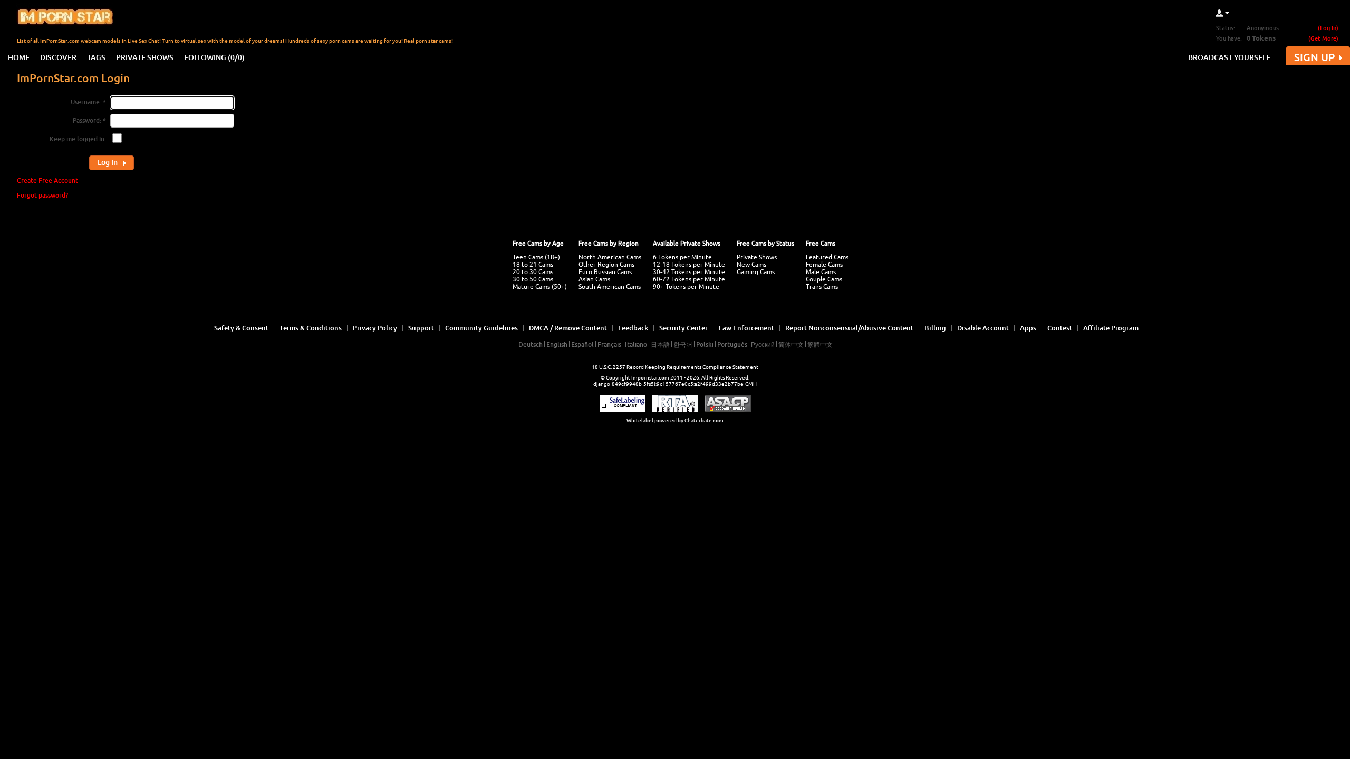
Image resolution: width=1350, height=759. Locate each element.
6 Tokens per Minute (682, 257)
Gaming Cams (756, 272)
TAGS (96, 57)
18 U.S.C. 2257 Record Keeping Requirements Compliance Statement (675, 367)
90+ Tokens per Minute (686, 286)
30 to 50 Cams (533, 279)
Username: (86, 102)
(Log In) (1328, 27)
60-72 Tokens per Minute (689, 279)
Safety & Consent (241, 328)
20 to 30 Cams (533, 272)
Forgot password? (42, 195)
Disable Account (983, 328)
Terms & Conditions (310, 328)
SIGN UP (1314, 57)
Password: (87, 120)
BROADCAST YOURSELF (1229, 57)
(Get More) (1323, 38)
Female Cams (824, 264)
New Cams (751, 264)
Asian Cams (594, 279)
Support (421, 328)
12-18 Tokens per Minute (689, 264)
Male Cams (821, 272)
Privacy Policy (375, 328)
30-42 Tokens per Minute (689, 272)
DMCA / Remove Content (568, 328)
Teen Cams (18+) (536, 257)
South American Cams (609, 286)
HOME (19, 57)
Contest (1059, 328)
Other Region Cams (606, 264)
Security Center (683, 328)
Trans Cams (822, 286)
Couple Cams (824, 279)
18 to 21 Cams (533, 264)
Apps (1028, 328)
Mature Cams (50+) (540, 286)
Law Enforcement (746, 328)
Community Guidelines (481, 328)
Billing (935, 328)
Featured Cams (827, 257)
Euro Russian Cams (605, 272)
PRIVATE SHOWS (144, 57)
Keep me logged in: (78, 139)
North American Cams (609, 257)
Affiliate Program (1111, 328)
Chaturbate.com (704, 420)
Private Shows (757, 257)
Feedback (633, 328)
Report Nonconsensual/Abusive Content (849, 328)
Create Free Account (47, 180)
